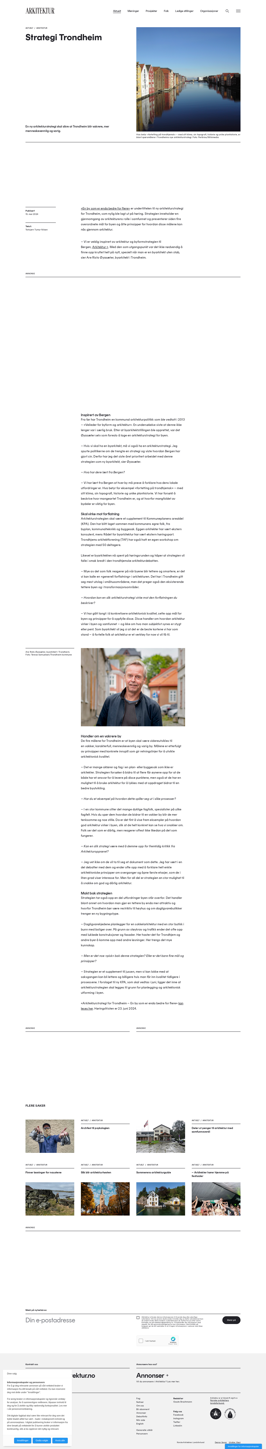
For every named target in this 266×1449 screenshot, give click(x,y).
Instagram (178, 1418)
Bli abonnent (142, 1409)
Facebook (178, 1414)
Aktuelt (117, 11)
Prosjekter (151, 11)
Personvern (142, 1433)
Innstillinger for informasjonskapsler (243, 1446)
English (140, 1423)
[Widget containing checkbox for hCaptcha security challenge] (157, 1341)
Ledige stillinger (184, 11)
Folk (166, 11)
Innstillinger (22, 1440)
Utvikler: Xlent (235, 1442)
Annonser (150, 1375)
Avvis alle (60, 1440)
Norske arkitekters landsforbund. (219, 1401)
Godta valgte (42, 1440)
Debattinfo (141, 1416)
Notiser (140, 1402)
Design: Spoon (221, 1442)
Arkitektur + (100, 247)
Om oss (140, 1405)
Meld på (231, 1320)
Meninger (133, 11)
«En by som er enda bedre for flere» (105, 208)
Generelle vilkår (144, 1430)
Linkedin (177, 1425)
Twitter (176, 1422)
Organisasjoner (209, 11)
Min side (140, 1420)
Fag (138, 1398)
